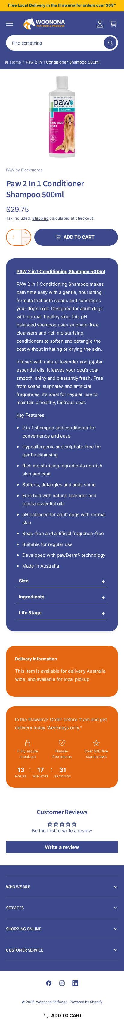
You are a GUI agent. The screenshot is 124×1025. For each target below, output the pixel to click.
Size (24, 581)
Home (15, 62)
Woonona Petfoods (51, 1002)
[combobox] (62, 43)
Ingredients (31, 597)
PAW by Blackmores (24, 169)
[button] (9, 23)
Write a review (62, 847)
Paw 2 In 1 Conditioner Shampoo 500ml (63, 62)
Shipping (40, 218)
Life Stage (30, 612)
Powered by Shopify (86, 1002)
